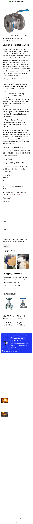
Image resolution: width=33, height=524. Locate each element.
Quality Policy (5, 487)
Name (5, 221)
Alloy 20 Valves (7, 325)
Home (5, 36)
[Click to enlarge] (5, 32)
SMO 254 (4, 466)
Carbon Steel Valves (15, 84)
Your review (6, 201)
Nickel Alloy (4, 462)
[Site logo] (16, 1)
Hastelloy (4, 450)
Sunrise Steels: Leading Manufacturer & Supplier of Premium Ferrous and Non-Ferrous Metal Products (16, 419)
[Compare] (5, 313)
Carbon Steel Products (13, 36)
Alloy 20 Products (8, 323)
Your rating (7, 198)
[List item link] (16, 369)
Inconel (3, 453)
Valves (22, 88)
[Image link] (9, 351)
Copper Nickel (5, 443)
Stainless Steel (5, 469)
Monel (3, 459)
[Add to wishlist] (14, 313)
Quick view (9, 313)
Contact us (4, 497)
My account (4, 502)
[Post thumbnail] (4, 400)
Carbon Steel (11, 86)
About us (4, 484)
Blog (2, 493)
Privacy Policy (5, 512)
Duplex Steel (5, 446)
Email (5, 229)
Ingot (2, 456)
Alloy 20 (3, 431)
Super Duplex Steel (7, 472)
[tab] (12, 94)
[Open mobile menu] (1, 1)
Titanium (3, 475)
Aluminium (4, 437)
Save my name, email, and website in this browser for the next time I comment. (15, 240)
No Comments (17, 409)
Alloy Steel (4, 434)
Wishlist (3, 505)
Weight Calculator (6, 490)
